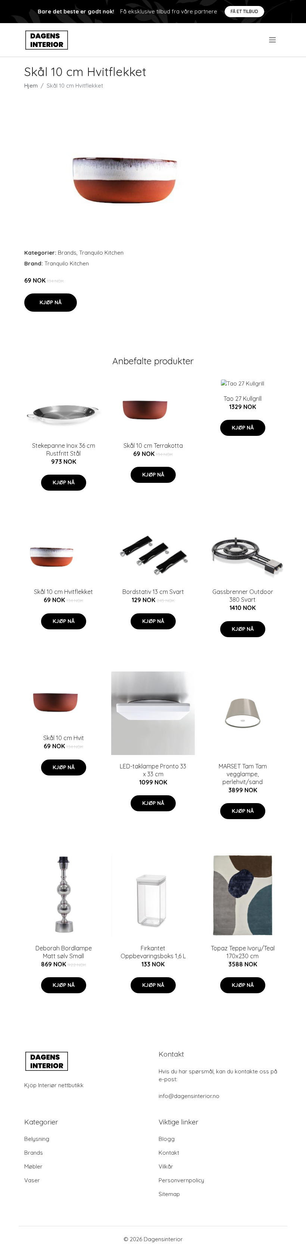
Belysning (36, 1138)
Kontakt (169, 1152)
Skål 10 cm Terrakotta (153, 445)
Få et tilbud (244, 11)
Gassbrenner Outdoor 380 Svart (242, 595)
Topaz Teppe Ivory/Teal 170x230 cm (243, 952)
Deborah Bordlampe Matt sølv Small (63, 952)
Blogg (167, 1138)
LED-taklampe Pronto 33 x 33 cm (153, 770)
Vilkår (166, 1166)
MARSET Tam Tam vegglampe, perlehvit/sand (243, 774)
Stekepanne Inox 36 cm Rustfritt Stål (63, 449)
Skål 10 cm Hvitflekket (63, 591)
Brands (67, 252)
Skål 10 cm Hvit (63, 738)
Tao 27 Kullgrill (243, 398)
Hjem (31, 85)
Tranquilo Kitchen (101, 252)
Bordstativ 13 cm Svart (153, 591)
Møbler (33, 1166)
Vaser (32, 1180)
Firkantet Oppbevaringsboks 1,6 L (153, 952)
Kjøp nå (51, 302)
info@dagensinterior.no (189, 1096)
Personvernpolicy (181, 1180)
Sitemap (169, 1194)
